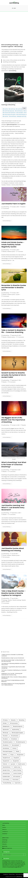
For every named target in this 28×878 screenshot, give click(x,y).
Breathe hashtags (17, 600)
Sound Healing (6, 779)
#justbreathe (6, 729)
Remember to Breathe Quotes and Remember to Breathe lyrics (13, 287)
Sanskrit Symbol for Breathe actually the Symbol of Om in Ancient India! (13, 375)
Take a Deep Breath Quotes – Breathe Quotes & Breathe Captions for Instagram (13, 593)
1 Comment (20, 251)
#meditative (6, 745)
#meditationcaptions (8, 742)
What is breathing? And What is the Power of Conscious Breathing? (13, 464)
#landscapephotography (17, 732)
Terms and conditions (20, 874)
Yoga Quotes (18, 782)
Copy (24, 108)
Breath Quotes (21, 764)
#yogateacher (6, 761)
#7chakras (5, 720)
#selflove (5, 754)
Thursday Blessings (7, 782)
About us (4, 829)
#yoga (12, 754)
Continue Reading (7, 221)
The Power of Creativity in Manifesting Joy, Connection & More (13, 671)
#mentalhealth (15, 745)
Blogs (3, 825)
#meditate (5, 739)
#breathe (13, 720)
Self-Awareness (16, 776)
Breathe (23, 206)
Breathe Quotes (11, 251)
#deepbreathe (6, 726)
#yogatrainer (16, 761)
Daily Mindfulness (6, 767)
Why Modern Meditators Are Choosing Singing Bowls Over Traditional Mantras (13, 684)
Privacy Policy (12, 874)
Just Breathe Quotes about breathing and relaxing (12, 549)
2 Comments (6, 208)
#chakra (5, 723)
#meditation (14, 739)
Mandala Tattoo (6, 770)
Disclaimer (4, 833)
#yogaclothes (20, 754)
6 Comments (12, 382)
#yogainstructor (6, 757)
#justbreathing (15, 729)
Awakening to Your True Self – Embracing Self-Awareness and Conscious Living (12, 674)
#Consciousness (14, 723)
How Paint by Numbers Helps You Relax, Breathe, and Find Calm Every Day (13, 660)
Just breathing (12, 70)
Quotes (17, 294)
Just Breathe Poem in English (13, 204)
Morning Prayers (6, 773)
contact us (4, 867)
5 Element (5, 764)
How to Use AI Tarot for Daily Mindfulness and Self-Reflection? (12, 681)
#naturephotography (8, 751)
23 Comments (6, 557)
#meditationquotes (20, 742)
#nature (14, 748)
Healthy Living (17, 767)
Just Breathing (5, 823)
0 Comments (21, 337)
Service (4, 827)
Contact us (5, 831)
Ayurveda (13, 764)
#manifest (5, 735)
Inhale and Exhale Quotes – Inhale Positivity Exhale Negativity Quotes (12, 244)
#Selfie (17, 751)
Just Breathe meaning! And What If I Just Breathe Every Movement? (12, 507)
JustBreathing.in (19, 876)
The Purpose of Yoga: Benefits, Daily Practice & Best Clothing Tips (13, 667)
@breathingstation (12, 124)
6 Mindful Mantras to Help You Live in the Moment (12, 658)
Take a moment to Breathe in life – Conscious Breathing (13, 331)
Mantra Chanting (17, 770)
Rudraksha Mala (6, 776)
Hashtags (5, 600)
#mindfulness (6, 748)
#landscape (5, 732)
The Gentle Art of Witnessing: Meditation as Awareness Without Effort (13, 664)
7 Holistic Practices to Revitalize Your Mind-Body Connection (12, 655)
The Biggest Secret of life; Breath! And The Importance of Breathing (13, 420)
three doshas (15, 779)
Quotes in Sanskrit (17, 773)
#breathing (21, 720)
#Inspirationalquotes (17, 726)
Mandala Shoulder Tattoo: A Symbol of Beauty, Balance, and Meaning (14, 677)
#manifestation (14, 735)
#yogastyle (16, 757)
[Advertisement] (14, 26)
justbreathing (6, 206)
